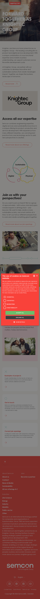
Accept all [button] (20, 313)
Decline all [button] (20, 317)
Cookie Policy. (23, 292)
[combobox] (34, 276)
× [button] (37, 275)
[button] (20, 322)
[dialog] (20, 300)
